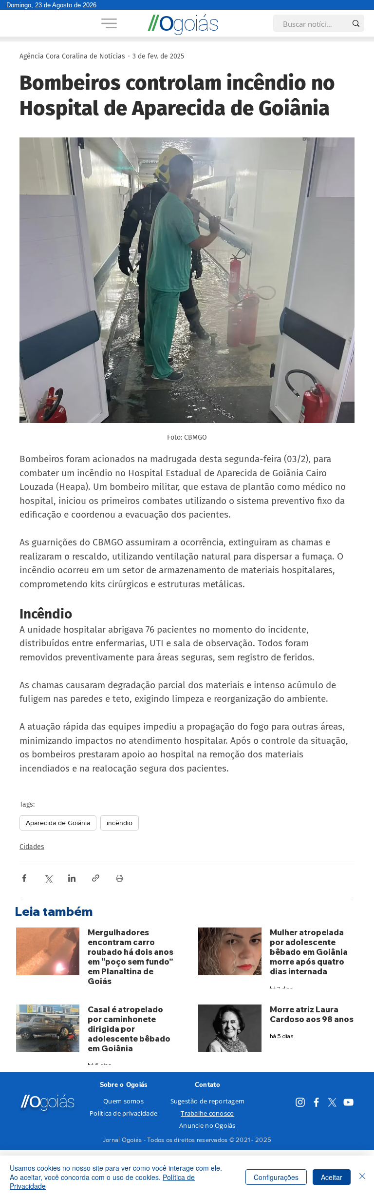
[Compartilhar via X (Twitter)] (48, 878)
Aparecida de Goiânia (58, 823)
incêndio (119, 823)
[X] (332, 1102)
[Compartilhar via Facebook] (24, 878)
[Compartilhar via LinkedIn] (71, 878)
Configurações (276, 1177)
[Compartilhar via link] (95, 878)
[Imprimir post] (119, 878)
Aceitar (331, 1177)
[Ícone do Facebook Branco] (316, 1102)
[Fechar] (362, 1176)
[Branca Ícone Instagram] (300, 1102)
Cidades (31, 847)
